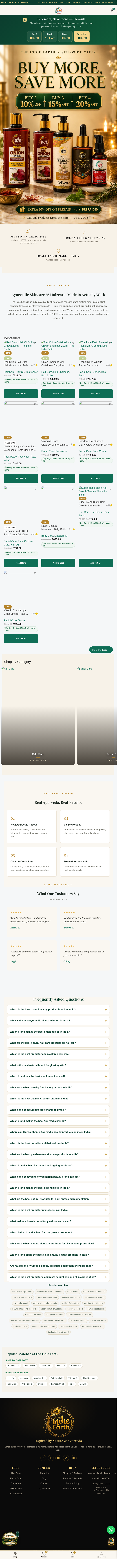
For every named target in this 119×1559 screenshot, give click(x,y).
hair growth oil (57, 1384)
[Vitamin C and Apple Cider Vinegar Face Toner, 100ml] (21, 588)
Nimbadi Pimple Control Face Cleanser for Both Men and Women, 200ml (20, 450)
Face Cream (99, 451)
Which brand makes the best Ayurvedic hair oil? (38, 1121)
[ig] (51, 1458)
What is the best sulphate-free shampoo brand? (38, 1109)
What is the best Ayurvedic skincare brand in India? (40, 1020)
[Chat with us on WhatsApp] (111, 1530)
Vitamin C (72, 1378)
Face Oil (22, 541)
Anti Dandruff (57, 1378)
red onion (24, 1378)
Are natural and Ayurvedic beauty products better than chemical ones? (51, 1266)
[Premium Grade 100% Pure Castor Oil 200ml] (21, 503)
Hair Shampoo (61, 372)
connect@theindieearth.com (100, 1473)
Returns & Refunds (72, 1478)
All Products (16, 1494)
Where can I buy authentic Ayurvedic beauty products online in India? (50, 1132)
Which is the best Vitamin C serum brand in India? (39, 1098)
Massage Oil (61, 535)
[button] (21, 393)
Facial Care (85, 372)
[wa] (74, 1458)
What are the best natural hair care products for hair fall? (43, 1043)
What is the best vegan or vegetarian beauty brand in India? (45, 1176)
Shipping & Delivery (72, 1473)
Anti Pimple (27, 1384)
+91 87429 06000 (101, 1478)
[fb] (43, 1458)
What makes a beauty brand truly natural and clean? (40, 1221)
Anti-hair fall (39, 1378)
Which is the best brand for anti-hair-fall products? (39, 1143)
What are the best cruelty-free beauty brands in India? (41, 1087)
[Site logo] (58, 10)
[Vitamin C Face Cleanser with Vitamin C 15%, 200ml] (58, 418)
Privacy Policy (72, 1483)
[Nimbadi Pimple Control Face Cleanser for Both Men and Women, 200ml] (21, 418)
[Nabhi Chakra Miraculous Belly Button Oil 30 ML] (58, 503)
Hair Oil (20, 372)
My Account (44, 1488)
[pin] (66, 1458)
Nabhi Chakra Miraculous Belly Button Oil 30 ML (54, 529)
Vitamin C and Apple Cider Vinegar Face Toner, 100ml (15, 614)
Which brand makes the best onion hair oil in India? (40, 1031)
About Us (44, 1473)
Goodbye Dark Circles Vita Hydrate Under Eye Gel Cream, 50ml (92, 444)
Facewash (23, 456)
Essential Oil (13, 1365)
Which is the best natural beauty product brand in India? (43, 1009)
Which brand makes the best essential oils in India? (40, 1187)
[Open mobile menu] (4, 10)
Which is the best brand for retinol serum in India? (39, 1210)
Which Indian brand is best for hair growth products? (41, 1232)
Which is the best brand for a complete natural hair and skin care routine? (53, 1277)
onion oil (41, 1384)
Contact (44, 1483)
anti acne (12, 1384)
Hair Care (9, 372)
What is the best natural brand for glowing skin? (38, 1065)
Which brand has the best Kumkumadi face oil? (37, 1076)
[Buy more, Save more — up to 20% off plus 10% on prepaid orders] (10, 1539)
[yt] (58, 1458)
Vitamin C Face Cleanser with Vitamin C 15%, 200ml (54, 444)
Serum (96, 372)
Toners (21, 620)
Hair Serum (97, 512)
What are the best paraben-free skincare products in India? (44, 1154)
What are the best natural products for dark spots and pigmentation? (50, 1199)
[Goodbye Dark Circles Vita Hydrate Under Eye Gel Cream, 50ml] (96, 418)
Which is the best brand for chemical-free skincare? (40, 1054)
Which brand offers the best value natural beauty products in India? (49, 1254)
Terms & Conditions (72, 1488)
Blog (44, 1478)
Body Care (47, 535)
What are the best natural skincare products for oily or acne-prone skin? (52, 1243)
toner (72, 1384)
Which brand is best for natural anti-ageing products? (41, 1165)
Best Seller (31, 372)
